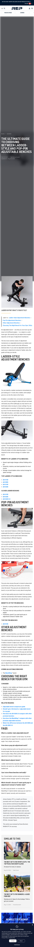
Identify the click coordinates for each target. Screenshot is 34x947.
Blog (3, 134)
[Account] (30, 8)
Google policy (11, 937)
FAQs (30, 325)
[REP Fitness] (17, 8)
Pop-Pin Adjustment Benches (12, 320)
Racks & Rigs (8, 12)
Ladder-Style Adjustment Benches (19, 317)
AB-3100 (5, 484)
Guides (9, 134)
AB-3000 (5, 482)
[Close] (32, 925)
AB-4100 (5, 480)
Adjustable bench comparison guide (14, 706)
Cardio (22, 12)
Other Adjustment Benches (11, 323)
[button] (2, 8)
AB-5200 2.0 (6, 499)
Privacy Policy (5, 937)
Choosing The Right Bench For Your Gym (15, 325)
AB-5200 (5, 487)
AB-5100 (5, 624)
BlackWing (8, 673)
